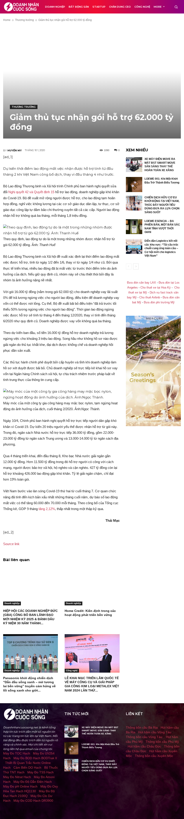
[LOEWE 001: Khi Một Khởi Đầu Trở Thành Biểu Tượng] (134, 184)
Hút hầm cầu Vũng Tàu (154, 732)
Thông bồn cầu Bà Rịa (142, 727)
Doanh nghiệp (12, 603)
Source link (11, 544)
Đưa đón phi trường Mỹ (159, 302)
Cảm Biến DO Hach (27, 767)
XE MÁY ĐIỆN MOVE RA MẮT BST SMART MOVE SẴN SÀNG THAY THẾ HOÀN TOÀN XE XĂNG (100, 730)
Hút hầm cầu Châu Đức (144, 746)
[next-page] (136, 266)
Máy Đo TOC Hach (16, 753)
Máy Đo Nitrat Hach (17, 777)
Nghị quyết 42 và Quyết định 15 (31, 192)
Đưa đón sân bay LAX (141, 282)
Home (7, 20)
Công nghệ (72, 670)
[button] (176, 6)
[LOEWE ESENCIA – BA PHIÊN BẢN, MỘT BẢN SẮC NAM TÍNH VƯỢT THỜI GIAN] (134, 226)
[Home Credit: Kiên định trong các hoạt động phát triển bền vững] (92, 586)
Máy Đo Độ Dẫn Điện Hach (32, 781)
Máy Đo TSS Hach (40, 772)
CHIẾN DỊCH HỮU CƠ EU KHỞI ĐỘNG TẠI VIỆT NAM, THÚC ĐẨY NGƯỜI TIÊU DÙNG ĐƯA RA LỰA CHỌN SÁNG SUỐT (162, 205)
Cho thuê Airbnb (149, 297)
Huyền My (14, 150)
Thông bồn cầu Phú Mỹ (162, 741)
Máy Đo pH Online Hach (20, 786)
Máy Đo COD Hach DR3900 (33, 800)
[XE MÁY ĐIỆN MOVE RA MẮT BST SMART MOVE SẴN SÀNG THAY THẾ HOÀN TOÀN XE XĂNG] (134, 164)
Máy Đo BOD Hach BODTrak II (35, 758)
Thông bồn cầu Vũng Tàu (144, 737)
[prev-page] (128, 266)
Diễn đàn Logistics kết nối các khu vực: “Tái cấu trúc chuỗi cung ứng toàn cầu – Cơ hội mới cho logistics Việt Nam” (161, 248)
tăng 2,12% (47, 509)
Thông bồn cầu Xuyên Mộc (154, 756)
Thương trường (24, 20)
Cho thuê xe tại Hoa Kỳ (155, 287)
